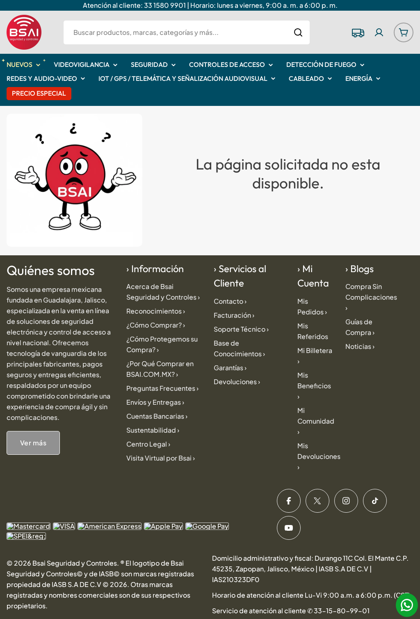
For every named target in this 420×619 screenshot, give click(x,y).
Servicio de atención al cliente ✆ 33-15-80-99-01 (291, 610)
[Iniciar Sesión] (379, 32)
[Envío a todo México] (357, 32)
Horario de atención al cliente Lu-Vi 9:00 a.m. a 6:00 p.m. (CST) (311, 595)
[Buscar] (298, 32)
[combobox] (187, 32)
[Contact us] (407, 605)
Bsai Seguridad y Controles (74, 563)
